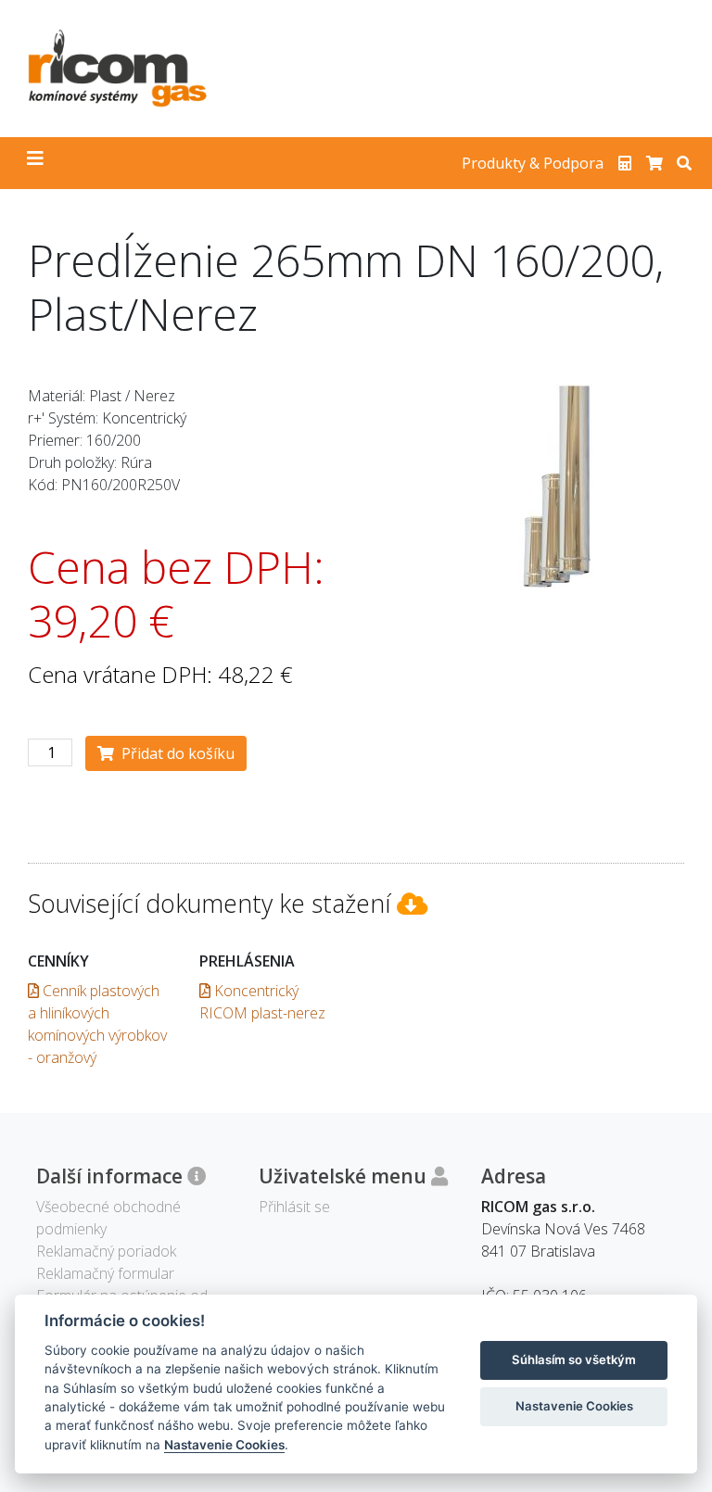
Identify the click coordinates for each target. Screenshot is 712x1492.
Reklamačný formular (105, 1273)
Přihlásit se (294, 1206)
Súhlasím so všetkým (574, 1359)
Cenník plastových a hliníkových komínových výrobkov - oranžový (97, 1024)
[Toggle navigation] (35, 163)
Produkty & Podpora (533, 163)
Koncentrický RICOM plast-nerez (262, 1001)
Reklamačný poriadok (106, 1251)
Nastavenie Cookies (224, 1444)
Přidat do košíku (174, 753)
